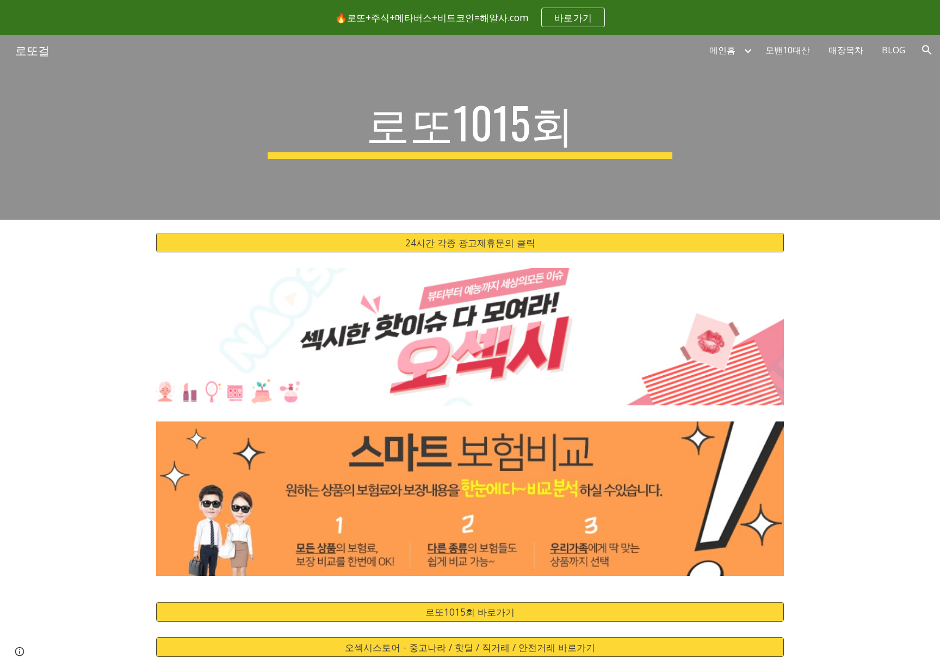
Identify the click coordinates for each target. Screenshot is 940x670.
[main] (470, 127)
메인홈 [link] (722, 50)
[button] (927, 50)
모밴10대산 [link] (787, 50)
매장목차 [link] (845, 50)
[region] (470, 17)
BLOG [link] (893, 50)
